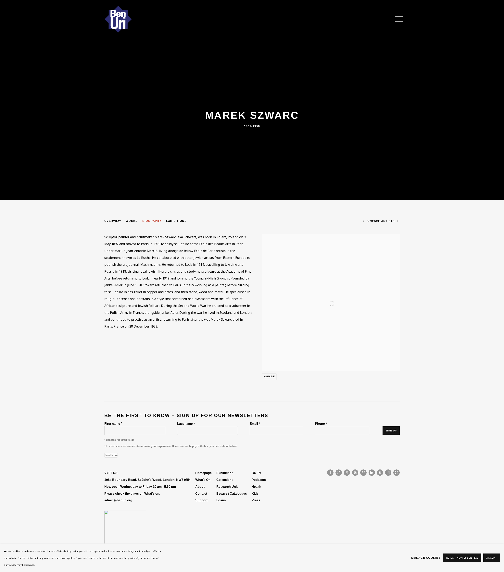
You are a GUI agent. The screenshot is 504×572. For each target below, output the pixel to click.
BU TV (256, 473)
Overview (112, 220)
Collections (224, 479)
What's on (151, 493)
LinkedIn (372, 472)
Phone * (321, 423)
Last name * (186, 423)
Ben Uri (118, 19)
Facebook (330, 472)
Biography (151, 220)
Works (131, 220)
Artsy (388, 472)
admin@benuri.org (118, 500)
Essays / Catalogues (231, 493)
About (200, 486)
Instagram (338, 472)
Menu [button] (397, 19)
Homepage (203, 473)
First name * (113, 423)
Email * (255, 423)
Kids (255, 493)
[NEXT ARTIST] (398, 221)
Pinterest (363, 472)
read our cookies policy (62, 557)
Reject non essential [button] (462, 558)
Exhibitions (176, 220)
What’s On (202, 479)
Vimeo (380, 472)
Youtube (355, 472)
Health (256, 486)
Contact (201, 493)
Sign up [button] (391, 430)
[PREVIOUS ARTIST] (363, 221)
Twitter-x (347, 472)
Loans (221, 500)
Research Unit (227, 486)
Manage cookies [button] (425, 557)
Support (201, 500)
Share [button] (270, 376)
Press (256, 500)
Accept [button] (491, 558)
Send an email (396, 472)
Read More (111, 455)
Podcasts (259, 479)
